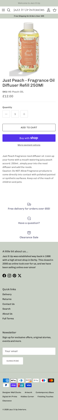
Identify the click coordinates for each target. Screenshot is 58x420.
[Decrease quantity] (6, 114)
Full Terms (8, 318)
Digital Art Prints (9, 396)
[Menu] (3, 10)
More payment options (29, 145)
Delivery (7, 294)
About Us (7, 313)
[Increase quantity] (24, 114)
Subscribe (12, 361)
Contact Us (8, 304)
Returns (6, 299)
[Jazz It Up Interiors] (29, 10)
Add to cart (29, 127)
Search (6, 308)
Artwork (28, 392)
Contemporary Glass (45, 392)
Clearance (7, 401)
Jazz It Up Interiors (17, 409)
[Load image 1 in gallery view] (29, 47)
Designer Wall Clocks (11, 392)
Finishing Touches (45, 396)
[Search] (10, 10)
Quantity (7, 107)
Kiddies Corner (27, 396)
